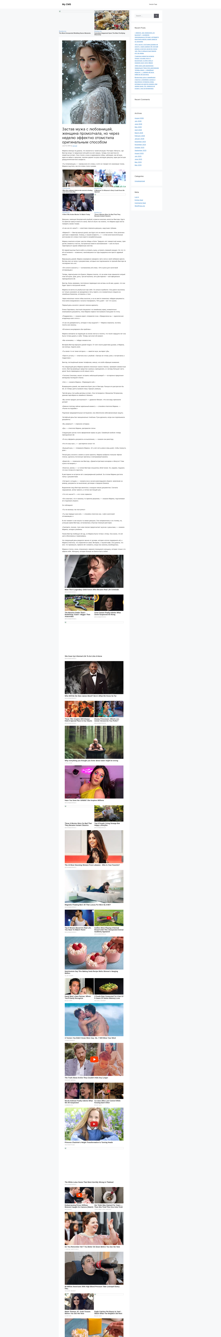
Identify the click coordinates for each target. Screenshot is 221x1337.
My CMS (66, 4)
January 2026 (139, 139)
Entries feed (139, 200)
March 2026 (139, 133)
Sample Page (153, 4)
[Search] (156, 16)
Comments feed (140, 203)
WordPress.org (140, 206)
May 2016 (138, 165)
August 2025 (139, 153)
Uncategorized (140, 181)
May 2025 (138, 162)
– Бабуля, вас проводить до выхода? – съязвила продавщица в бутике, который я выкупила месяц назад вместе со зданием (147, 37)
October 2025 (139, 147)
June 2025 (138, 159)
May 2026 (138, 127)
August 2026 (139, 118)
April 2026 (138, 130)
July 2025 (138, 156)
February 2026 (140, 136)
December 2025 (140, 142)
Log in (137, 197)
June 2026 (138, 124)
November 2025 (140, 144)
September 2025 (140, 150)
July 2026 (138, 121)
